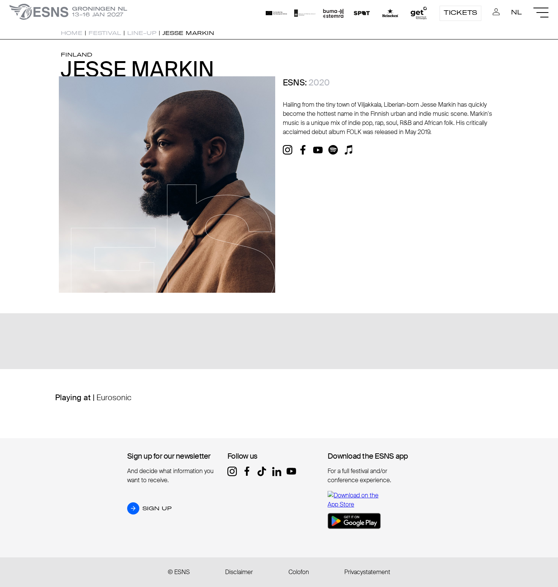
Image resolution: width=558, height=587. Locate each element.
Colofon (298, 572)
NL (516, 12)
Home (71, 33)
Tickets (460, 12)
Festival (104, 33)
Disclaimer (239, 572)
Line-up (141, 33)
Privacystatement (367, 572)
